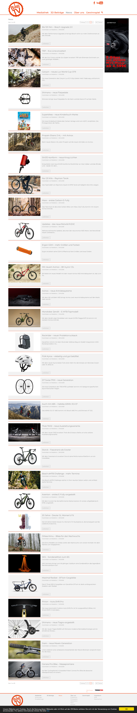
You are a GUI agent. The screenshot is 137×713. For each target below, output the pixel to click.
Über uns (79, 12)
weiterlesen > (46, 43)
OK (126, 709)
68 (96, 22)
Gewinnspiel (93, 12)
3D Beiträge (57, 12)
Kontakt (73, 704)
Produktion (74, 697)
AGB (95, 697)
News (69, 12)
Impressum (97, 695)
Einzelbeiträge (39, 699)
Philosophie (74, 699)
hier (48, 710)
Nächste (100, 22)
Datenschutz (98, 699)
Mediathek (43, 12)
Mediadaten (74, 701)
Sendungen (38, 697)
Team (72, 702)
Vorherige (82, 22)
